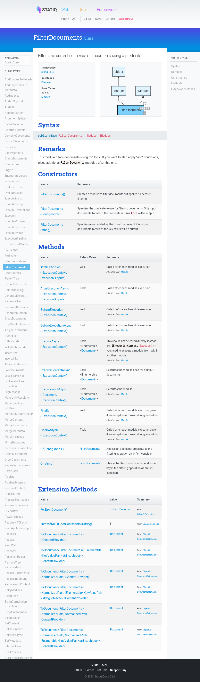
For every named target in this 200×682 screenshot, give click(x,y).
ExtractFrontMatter (16, 244)
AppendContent (14, 112)
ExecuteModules (15, 221)
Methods (176, 83)
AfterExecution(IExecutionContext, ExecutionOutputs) (53, 272)
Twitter (98, 18)
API (74, 19)
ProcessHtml (13, 493)
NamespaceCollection (18, 448)
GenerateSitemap (16, 312)
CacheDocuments (16, 124)
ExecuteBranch (14, 198)
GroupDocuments (15, 318)
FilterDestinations (15, 261)
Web (65, 9)
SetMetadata (13, 640)
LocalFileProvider (15, 375)
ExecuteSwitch (14, 232)
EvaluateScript (14, 192)
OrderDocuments (15, 459)
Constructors (179, 77)
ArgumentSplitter (15, 118)
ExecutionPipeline (16, 238)
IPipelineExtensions (17, 364)
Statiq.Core (12, 62)
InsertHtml (11, 352)
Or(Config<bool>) (52, 449)
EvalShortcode (14, 187)
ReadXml (10, 551)
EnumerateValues (16, 175)
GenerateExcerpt (15, 295)
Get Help (110, 18)
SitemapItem (13, 646)
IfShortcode (12, 341)
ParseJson (11, 471)
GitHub (88, 18)
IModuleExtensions (146, 514)
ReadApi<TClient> (16, 522)
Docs (83, 9)
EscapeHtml (12, 181)
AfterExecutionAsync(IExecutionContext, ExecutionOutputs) (54, 294)
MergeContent (14, 419)
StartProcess (13, 652)
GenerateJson (13, 301)
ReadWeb (11, 545)
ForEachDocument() (53, 509)
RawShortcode (14, 516)
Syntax (175, 66)
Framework (107, 9)
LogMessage (13, 392)
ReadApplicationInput (18, 528)
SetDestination (14, 629)
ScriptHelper (12, 617)
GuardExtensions (151, 524)
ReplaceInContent (16, 578)
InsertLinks (11, 358)
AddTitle (10, 107)
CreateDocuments (16, 158)
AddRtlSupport (14, 101)
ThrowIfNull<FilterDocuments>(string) (66, 524)
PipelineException (16, 482)
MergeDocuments (16, 425)
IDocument (88, 350)
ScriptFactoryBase (16, 612)
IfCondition (11, 335)
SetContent (12, 623)
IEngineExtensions (16, 330)
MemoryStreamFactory (19, 413)
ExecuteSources (15, 227)
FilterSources (13, 272)
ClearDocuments (15, 130)
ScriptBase (11, 595)
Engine (9, 170)
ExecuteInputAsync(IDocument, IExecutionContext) (53, 394)
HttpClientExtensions (17, 324)
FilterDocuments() (52, 194)
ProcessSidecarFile (16, 505)
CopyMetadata (14, 152)
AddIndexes (12, 95)
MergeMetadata (15, 431)
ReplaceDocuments (17, 572)
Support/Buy (125, 18)
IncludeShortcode (15, 347)
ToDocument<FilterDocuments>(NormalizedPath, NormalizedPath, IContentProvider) (64, 614)
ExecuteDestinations (17, 210)
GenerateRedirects (16, 307)
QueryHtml (11, 511)
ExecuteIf (10, 215)
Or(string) (46, 463)
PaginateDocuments (17, 465)
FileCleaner (11, 250)
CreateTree (12, 164)
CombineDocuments (17, 135)
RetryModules (13, 590)
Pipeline (9, 476)
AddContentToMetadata (20, 79)
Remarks (176, 71)
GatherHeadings (15, 290)
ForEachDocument (121, 509)
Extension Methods (183, 89)
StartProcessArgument (19, 657)
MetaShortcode (14, 436)
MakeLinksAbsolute (17, 397)
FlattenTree (12, 278)
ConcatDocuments (16, 141)
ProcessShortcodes (17, 499)
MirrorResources (15, 442)
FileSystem (11, 255)
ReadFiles (11, 533)
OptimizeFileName (16, 453)
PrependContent (15, 488)
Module (45, 96)
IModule (46, 82)
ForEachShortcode (16, 284)
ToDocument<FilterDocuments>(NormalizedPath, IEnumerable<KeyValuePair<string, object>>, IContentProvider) (71, 592)
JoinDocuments (14, 370)
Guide (65, 19)
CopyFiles (10, 147)
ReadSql (10, 539)
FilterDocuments (16, 267)
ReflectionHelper (15, 556)
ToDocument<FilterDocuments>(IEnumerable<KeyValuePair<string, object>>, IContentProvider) (71, 555)
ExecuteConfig (14, 204)
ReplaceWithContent (17, 584)
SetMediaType (14, 635)
